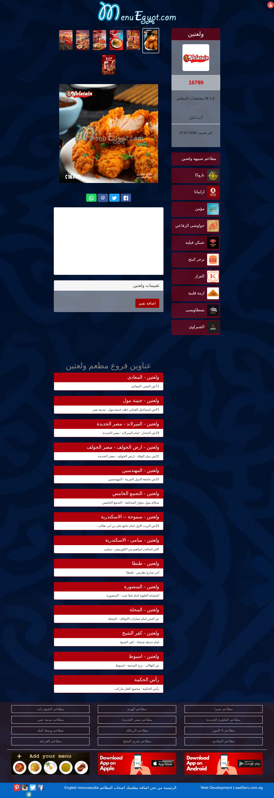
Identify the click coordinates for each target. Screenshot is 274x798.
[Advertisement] (186, 390)
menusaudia (88, 787)
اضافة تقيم (147, 303)
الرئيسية (169, 787)
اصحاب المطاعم (112, 787)
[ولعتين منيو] (150, 40)
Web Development (217, 787)
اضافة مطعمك (137, 787)
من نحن (156, 787)
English (70, 787)
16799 (196, 82)
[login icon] (270, 5)
